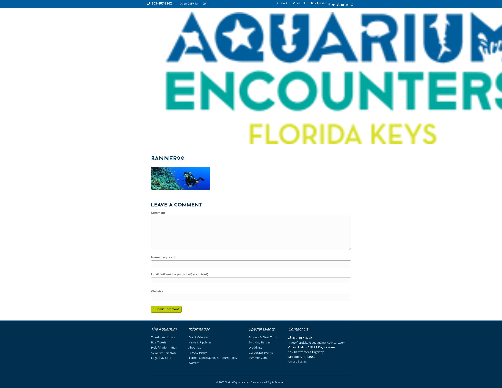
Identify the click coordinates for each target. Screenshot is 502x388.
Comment (158, 213)
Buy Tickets (318, 3)
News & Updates (200, 342)
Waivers (193, 362)
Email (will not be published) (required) (179, 274)
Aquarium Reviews (163, 352)
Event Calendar (198, 337)
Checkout (299, 3)
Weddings (255, 347)
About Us (194, 347)
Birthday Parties (260, 342)
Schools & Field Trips (263, 337)
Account (282, 3)
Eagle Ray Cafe (161, 357)
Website (157, 291)
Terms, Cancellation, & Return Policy (212, 357)
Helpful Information (164, 347)
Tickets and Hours (163, 337)
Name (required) (163, 257)
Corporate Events (261, 352)
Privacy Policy (197, 352)
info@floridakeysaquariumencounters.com (317, 342)
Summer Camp (258, 357)
